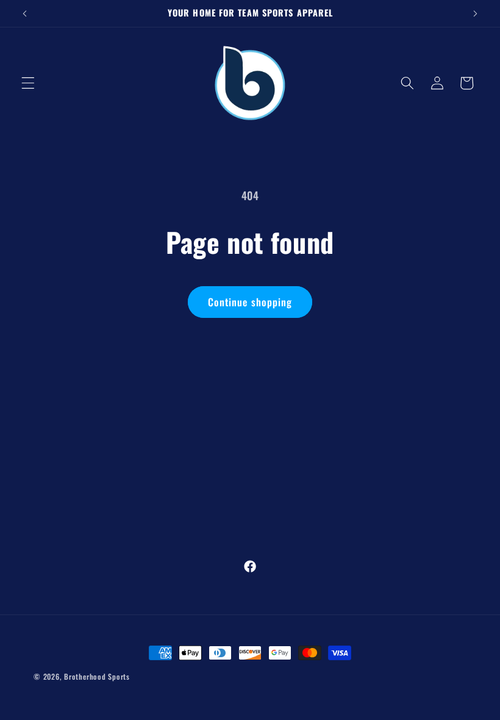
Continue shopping (250, 301)
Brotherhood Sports (97, 676)
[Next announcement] (475, 13)
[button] (28, 83)
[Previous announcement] (25, 13)
